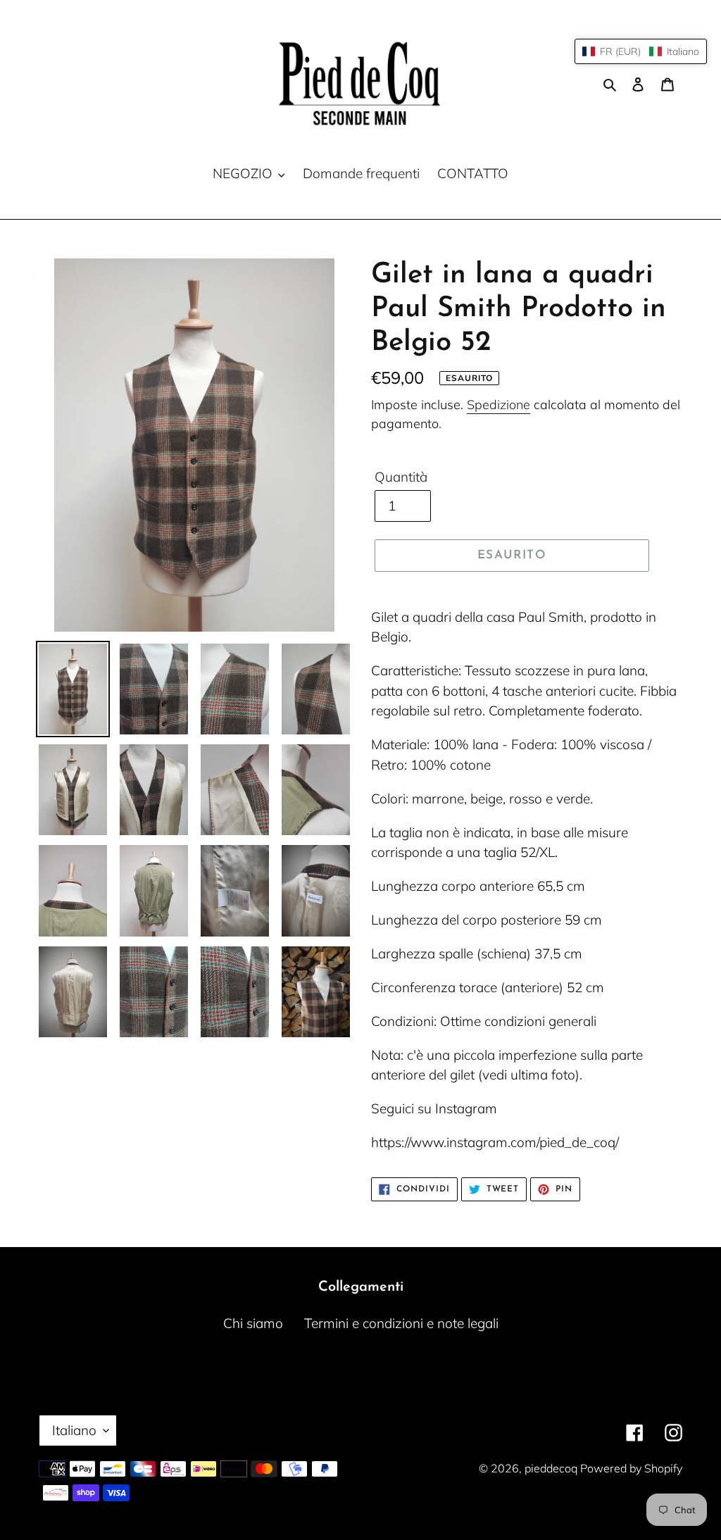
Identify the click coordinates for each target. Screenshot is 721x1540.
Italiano (74, 1430)
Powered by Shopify (631, 1468)
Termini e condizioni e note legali (401, 1323)
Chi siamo (253, 1323)
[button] (640, 51)
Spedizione (498, 404)
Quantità (401, 476)
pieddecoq (552, 1468)
